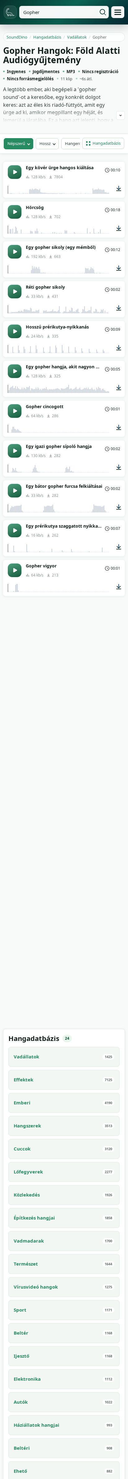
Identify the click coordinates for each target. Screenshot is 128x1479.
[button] (103, 143)
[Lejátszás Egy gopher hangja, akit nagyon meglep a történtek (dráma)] (14, 371)
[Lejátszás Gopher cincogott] (14, 411)
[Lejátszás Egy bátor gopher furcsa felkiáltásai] (14, 490)
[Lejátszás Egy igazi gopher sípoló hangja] (14, 451)
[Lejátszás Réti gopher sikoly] (14, 291)
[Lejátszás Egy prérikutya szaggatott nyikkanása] (14, 530)
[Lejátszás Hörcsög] (14, 212)
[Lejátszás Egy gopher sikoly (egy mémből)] (14, 252)
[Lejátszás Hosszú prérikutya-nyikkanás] (14, 331)
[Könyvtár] (117, 12)
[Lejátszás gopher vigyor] (14, 570)
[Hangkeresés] (103, 12)
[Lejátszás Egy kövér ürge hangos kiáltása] (14, 172)
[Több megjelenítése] (120, 115)
